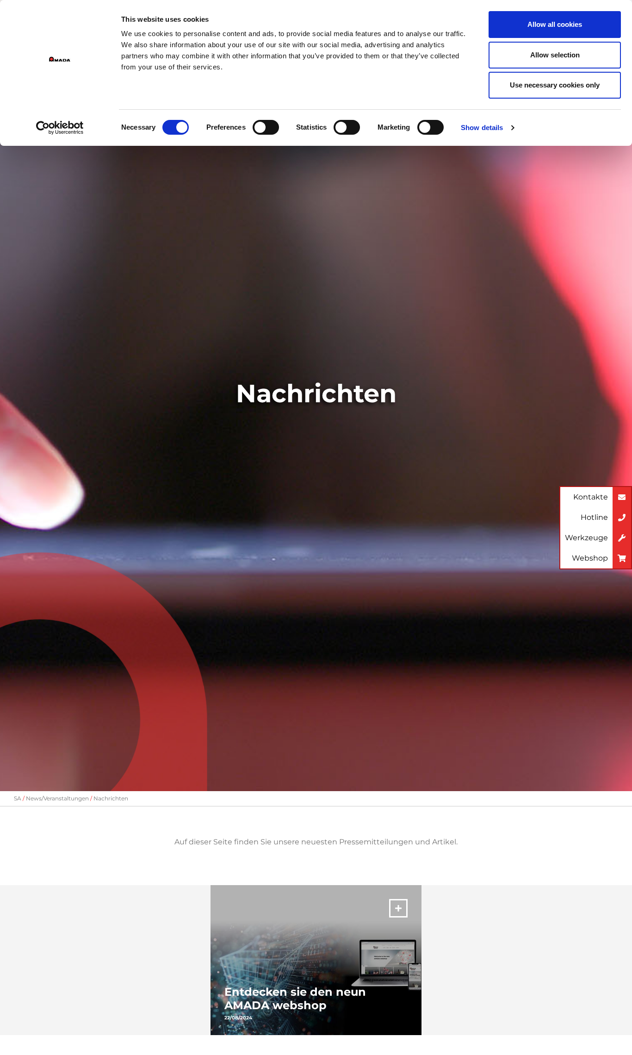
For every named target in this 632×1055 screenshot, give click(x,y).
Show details (482, 127)
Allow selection (555, 55)
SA (17, 798)
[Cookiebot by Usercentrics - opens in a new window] (59, 128)
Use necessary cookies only (555, 85)
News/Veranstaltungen (57, 798)
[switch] (266, 127)
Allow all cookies (554, 24)
